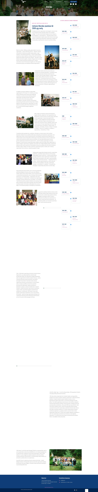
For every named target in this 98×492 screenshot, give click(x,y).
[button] (73, 2)
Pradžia (46, 1)
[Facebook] (74, 490)
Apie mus (51, 1)
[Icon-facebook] (71, 4)
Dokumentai (58, 1)
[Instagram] (73, 4)
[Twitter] (76, 4)
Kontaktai (66, 1)
